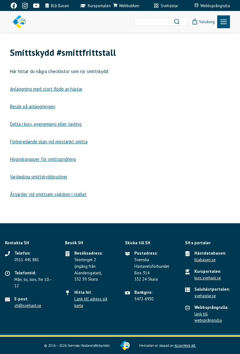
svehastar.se (205, 296)
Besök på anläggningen (32, 106)
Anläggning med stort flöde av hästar (46, 89)
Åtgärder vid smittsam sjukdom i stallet (48, 194)
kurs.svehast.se (207, 278)
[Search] (177, 21)
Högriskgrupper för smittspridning (43, 159)
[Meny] (223, 21)
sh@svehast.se (27, 305)
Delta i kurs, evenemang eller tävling (46, 124)
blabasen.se (205, 259)
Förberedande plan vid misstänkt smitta (49, 142)
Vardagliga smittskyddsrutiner (39, 177)
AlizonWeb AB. (185, 345)
